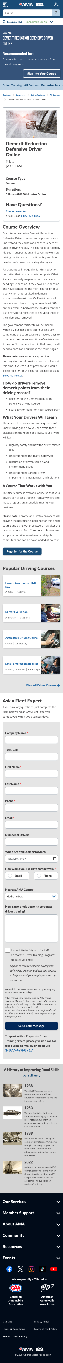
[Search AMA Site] (56, 12)
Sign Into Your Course (41, 73)
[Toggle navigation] (5, 3)
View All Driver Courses (41, 685)
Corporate (21, 95)
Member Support (18, 1212)
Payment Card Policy (45, 1328)
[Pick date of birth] (55, 859)
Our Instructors (50, 85)
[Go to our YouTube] (53, 1268)
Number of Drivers (17, 835)
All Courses (31, 85)
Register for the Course (22, 551)
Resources (12, 1246)
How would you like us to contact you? (30, 869)
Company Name (16, 733)
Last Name (12, 784)
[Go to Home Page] (31, 1349)
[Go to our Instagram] (31, 1268)
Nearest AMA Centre (19, 889)
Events (9, 1257)
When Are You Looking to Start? (25, 852)
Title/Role (11, 750)
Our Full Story (31, 1075)
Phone (9, 801)
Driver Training (12, 85)
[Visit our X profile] (20, 1268)
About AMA (14, 1223)
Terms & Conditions (14, 1328)
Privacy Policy (41, 1321)
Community (14, 1235)
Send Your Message (31, 1026)
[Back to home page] (31, 4)
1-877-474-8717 (12, 375)
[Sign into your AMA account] (56, 4)
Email (9, 818)
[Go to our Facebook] (9, 1268)
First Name (12, 767)
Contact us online (16, 211)
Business (7, 95)
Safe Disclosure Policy (15, 1336)
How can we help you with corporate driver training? (28, 909)
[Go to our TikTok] (42, 1268)
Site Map (8, 1321)
